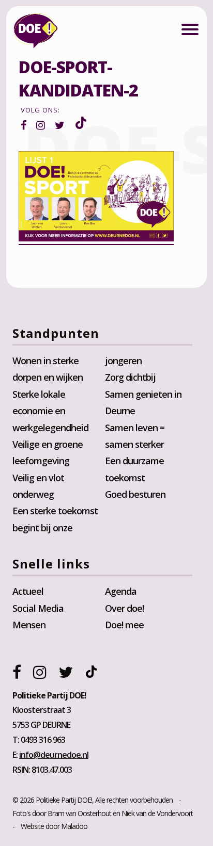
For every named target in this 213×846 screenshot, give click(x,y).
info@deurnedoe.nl (53, 754)
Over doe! (124, 608)
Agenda (120, 591)
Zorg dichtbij (130, 377)
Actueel (27, 591)
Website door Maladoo (54, 826)
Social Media (38, 608)
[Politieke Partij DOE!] (35, 33)
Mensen (28, 625)
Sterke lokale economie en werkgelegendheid (50, 411)
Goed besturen (135, 494)
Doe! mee (124, 625)
